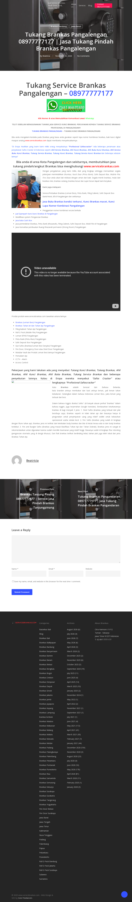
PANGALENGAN (55, 131)
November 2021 (74, 708)
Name (15, 569)
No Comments (83, 56)
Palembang (44, 844)
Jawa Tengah (44, 822)
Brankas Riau (44, 774)
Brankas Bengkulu (46, 669)
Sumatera (43, 879)
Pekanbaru (43, 852)
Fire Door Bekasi (46, 809)
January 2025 (72, 690)
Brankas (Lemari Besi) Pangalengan (30, 322)
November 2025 (74, 660)
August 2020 (72, 756)
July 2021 (71, 717)
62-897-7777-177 (104, 639)
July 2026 (71, 634)
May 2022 (71, 699)
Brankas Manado (46, 739)
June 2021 (71, 721)
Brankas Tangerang (47, 800)
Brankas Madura (46, 721)
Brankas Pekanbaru (47, 761)
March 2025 (72, 686)
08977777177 (91, 93)
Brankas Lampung (47, 712)
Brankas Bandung (59, 26)
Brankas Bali (44, 638)
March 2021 (72, 734)
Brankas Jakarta (45, 695)
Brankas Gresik (45, 690)
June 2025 (71, 677)
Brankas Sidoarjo (46, 787)
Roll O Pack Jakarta (47, 866)
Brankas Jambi (45, 699)
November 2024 (74, 695)
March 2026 (72, 651)
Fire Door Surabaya (47, 813)
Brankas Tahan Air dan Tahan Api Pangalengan (35, 325)
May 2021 (71, 726)
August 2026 (72, 629)
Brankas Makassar (47, 726)
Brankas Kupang (46, 708)
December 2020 (73, 747)
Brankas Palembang (47, 756)
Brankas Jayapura (46, 704)
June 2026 (71, 638)
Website (89, 569)
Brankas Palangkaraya (48, 752)
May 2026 (71, 642)
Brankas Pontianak (47, 765)
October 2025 (73, 664)
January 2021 (72, 743)
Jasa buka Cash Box (23, 220)
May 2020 (71, 769)
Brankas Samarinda (47, 778)
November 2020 (74, 752)
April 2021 (71, 730)
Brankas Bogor (45, 673)
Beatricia (46, 56)
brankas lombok (46, 717)
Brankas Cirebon (46, 677)
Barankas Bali (45, 629)
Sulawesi (43, 874)
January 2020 (72, 787)
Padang (42, 839)
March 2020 (72, 778)
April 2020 (71, 774)
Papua (42, 848)
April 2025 (71, 682)
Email (52, 569)
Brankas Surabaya (46, 791)
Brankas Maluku (46, 734)
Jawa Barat (76, 26)
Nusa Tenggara (45, 835)
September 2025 (74, 669)
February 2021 (73, 739)
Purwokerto (44, 857)
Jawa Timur (44, 826)
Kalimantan (44, 831)
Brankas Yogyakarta (47, 804)
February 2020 (73, 782)
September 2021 (74, 712)
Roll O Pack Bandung (48, 861)
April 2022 (71, 704)
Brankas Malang (46, 730)
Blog (41, 634)
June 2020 (71, 765)
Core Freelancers (25, 898)
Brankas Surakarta (47, 796)
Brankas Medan (45, 743)
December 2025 (73, 655)
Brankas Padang (46, 747)
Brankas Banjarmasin (48, 651)
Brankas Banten (46, 655)
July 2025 (71, 673)
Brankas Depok (45, 686)
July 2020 (71, 761)
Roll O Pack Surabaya (48, 870)
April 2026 (71, 647)
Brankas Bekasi (45, 664)
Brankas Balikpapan (47, 642)
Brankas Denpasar (47, 682)
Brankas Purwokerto (47, 769)
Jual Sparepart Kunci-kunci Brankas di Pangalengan (36, 214)
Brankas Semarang (47, 782)
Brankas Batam (45, 660)
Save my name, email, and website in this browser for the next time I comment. (47, 581)
